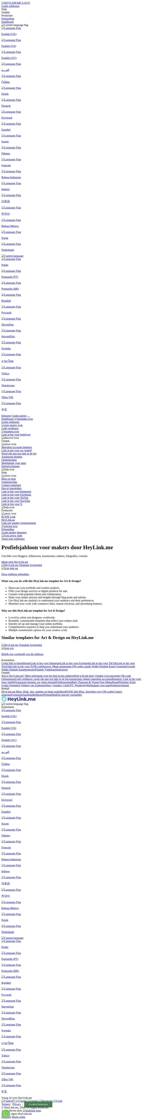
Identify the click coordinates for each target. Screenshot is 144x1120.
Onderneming (64, 682)
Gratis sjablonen (10, 6)
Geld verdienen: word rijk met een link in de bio (41, 679)
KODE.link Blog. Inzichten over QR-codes (89, 691)
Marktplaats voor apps (98, 685)
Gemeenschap (19, 694)
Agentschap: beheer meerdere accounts (90, 679)
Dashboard (7, 21)
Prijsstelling (7, 18)
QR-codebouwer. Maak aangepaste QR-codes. (58, 666)
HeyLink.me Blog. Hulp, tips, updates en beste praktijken (33, 691)
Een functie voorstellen (69, 694)
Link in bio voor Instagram (45, 663)
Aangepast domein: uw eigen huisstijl (35, 682)
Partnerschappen (120, 685)
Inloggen (6, 415)
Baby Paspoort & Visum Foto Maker (92, 682)
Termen (5, 1104)
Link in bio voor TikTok (103, 663)
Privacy (16, 1104)
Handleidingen (35, 694)
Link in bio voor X (22, 666)
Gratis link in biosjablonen (16, 663)
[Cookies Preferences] (5, 1113)
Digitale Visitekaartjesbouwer (51, 669)
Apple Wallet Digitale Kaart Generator (105, 666)
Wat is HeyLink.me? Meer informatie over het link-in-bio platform (38, 675)
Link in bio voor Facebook (75, 663)
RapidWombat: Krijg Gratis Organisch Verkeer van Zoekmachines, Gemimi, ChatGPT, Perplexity (68, 684)
